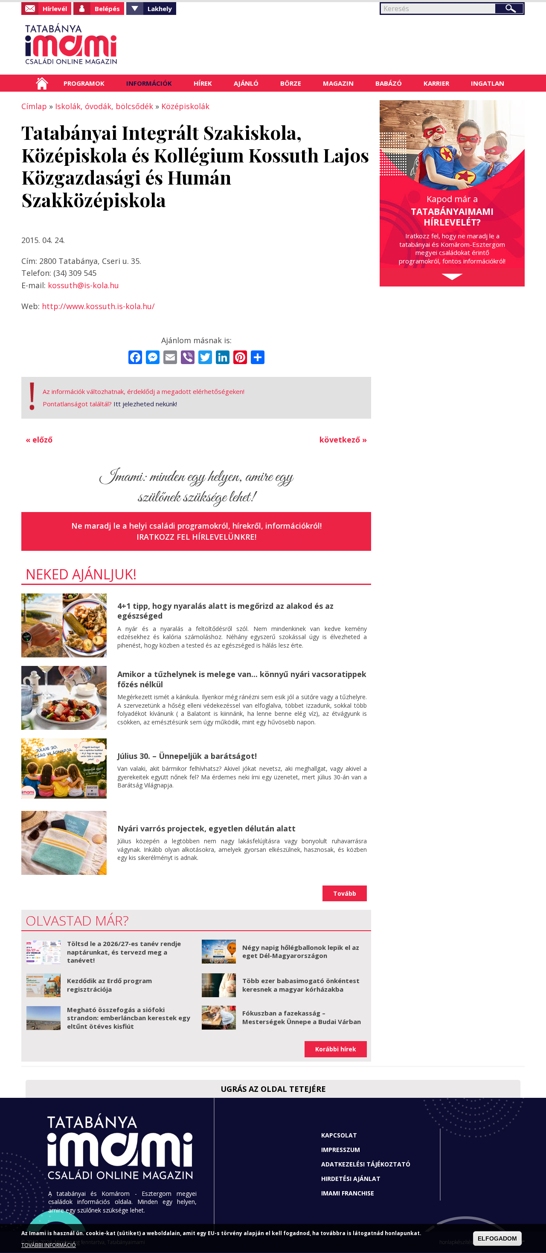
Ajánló (246, 83)
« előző (39, 439)
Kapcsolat (339, 1135)
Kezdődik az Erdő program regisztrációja (109, 984)
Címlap (42, 83)
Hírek (203, 83)
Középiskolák (185, 106)
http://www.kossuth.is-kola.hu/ (98, 306)
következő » (343, 439)
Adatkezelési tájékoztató (365, 1164)
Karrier (436, 83)
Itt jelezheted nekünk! (145, 403)
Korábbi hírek (335, 1049)
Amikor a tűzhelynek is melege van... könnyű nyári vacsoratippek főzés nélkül (241, 679)
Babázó (388, 83)
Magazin (338, 83)
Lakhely (160, 8)
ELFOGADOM (497, 1238)
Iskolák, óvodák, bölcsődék (104, 106)
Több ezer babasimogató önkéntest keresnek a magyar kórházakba (301, 984)
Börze (290, 83)
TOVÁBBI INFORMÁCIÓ (48, 1245)
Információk (149, 83)
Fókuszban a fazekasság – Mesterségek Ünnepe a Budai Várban (301, 1017)
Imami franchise (347, 1193)
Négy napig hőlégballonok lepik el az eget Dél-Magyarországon (300, 951)
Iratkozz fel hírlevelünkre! (196, 537)
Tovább (344, 893)
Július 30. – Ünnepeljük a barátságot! (187, 756)
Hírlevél (55, 8)
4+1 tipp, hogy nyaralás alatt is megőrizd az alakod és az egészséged (225, 611)
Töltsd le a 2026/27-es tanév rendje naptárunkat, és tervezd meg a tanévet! (124, 951)
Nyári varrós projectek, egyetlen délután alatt (206, 828)
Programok (84, 83)
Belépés (107, 8)
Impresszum (340, 1150)
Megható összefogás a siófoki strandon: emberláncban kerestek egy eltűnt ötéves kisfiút (128, 1017)
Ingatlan (487, 83)
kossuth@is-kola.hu (83, 285)
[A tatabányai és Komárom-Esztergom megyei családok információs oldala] (99, 44)
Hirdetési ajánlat (350, 1179)
